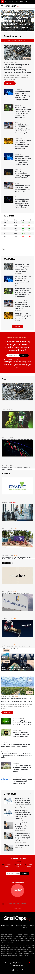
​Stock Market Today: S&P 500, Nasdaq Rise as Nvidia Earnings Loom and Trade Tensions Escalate (23, 160)
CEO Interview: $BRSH (22, 845)
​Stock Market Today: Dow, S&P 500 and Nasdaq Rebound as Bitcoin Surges (22, 188)
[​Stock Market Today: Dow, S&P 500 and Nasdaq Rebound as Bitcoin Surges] (8, 185)
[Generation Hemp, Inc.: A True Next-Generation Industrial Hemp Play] (6, 732)
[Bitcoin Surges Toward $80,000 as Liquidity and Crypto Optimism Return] (8, 172)
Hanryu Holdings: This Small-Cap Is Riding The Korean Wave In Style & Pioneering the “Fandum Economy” (23, 802)
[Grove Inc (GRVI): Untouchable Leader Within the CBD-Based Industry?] (6, 721)
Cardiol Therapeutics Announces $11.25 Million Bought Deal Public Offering (15, 745)
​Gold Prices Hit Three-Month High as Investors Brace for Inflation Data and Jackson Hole (23, 145)
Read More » (9, 83)
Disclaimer (19, 925)
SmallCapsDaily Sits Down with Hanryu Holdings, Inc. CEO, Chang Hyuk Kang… (21, 825)
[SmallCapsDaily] (11, 6)
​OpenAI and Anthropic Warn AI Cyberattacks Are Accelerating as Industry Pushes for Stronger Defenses (16, 19)
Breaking (14, 40)
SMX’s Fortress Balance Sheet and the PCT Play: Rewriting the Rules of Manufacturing (16, 658)
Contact (31, 925)
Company (6, 661)
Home (3, 925)
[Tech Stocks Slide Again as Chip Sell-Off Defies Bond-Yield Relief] (17, 452)
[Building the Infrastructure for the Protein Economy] (17, 488)
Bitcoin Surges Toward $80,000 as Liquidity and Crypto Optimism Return (22, 175)
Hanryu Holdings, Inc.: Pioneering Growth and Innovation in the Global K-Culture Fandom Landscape (23, 814)
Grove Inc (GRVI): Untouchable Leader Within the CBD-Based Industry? (22, 723)
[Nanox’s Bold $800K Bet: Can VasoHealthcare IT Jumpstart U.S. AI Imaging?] (17, 631)
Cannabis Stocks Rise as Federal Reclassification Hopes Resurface (16, 700)
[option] (17, 20)
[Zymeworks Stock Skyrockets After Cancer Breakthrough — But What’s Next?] (17, 515)
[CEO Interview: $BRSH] (8, 848)
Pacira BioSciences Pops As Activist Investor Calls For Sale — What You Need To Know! (16, 558)
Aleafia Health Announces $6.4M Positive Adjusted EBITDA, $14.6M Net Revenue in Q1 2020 (16, 756)
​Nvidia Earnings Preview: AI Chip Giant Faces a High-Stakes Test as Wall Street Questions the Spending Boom (23, 112)
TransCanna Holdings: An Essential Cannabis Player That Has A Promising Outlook (22, 768)
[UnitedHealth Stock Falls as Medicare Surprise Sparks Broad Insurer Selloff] (17, 605)
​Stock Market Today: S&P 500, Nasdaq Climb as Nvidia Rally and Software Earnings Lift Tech (22, 96)
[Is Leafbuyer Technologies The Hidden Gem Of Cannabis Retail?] (6, 779)
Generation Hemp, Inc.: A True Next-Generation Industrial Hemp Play (22, 734)
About (12, 925)
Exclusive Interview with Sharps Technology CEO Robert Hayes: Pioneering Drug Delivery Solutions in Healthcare (23, 837)
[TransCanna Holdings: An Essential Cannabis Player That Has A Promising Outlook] (6, 765)
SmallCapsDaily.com (17, 965)
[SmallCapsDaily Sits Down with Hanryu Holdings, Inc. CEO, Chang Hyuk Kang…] (8, 825)
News (7, 925)
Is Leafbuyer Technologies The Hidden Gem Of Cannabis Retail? (22, 781)
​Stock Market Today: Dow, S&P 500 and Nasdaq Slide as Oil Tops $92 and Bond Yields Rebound (22, 203)
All (4, 40)
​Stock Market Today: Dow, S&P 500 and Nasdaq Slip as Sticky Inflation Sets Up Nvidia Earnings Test (23, 129)
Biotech (8, 40)
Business (20, 40)
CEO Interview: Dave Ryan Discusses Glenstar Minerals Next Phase (15, 668)
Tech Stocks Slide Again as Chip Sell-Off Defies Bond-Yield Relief (16, 468)
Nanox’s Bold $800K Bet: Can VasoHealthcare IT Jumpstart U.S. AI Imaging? (16, 647)
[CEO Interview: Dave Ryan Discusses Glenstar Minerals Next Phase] (17, 665)
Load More (17, 326)
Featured (6, 650)
